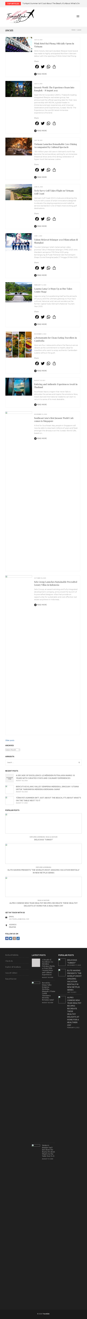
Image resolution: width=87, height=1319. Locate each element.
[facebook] (6, 938)
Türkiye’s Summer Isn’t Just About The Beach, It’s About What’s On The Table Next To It (48, 1150)
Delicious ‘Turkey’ (43, 840)
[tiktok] (18, 938)
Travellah (46, 1314)
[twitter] (10, 938)
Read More (42, 74)
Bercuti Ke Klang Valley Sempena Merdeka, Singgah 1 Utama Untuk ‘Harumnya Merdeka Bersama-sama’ (48, 991)
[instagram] (14, 938)
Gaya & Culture (11, 973)
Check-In (9, 961)
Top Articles (13, 4)
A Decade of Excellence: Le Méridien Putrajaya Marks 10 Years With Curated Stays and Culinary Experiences (48, 967)
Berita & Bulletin (11, 955)
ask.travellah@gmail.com (19, 919)
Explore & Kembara (37, 837)
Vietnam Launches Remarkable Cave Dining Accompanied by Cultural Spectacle (55, 145)
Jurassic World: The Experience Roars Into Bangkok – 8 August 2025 (54, 89)
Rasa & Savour (51, 837)
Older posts (9, 740)
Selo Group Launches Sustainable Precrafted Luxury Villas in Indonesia (55, 583)
